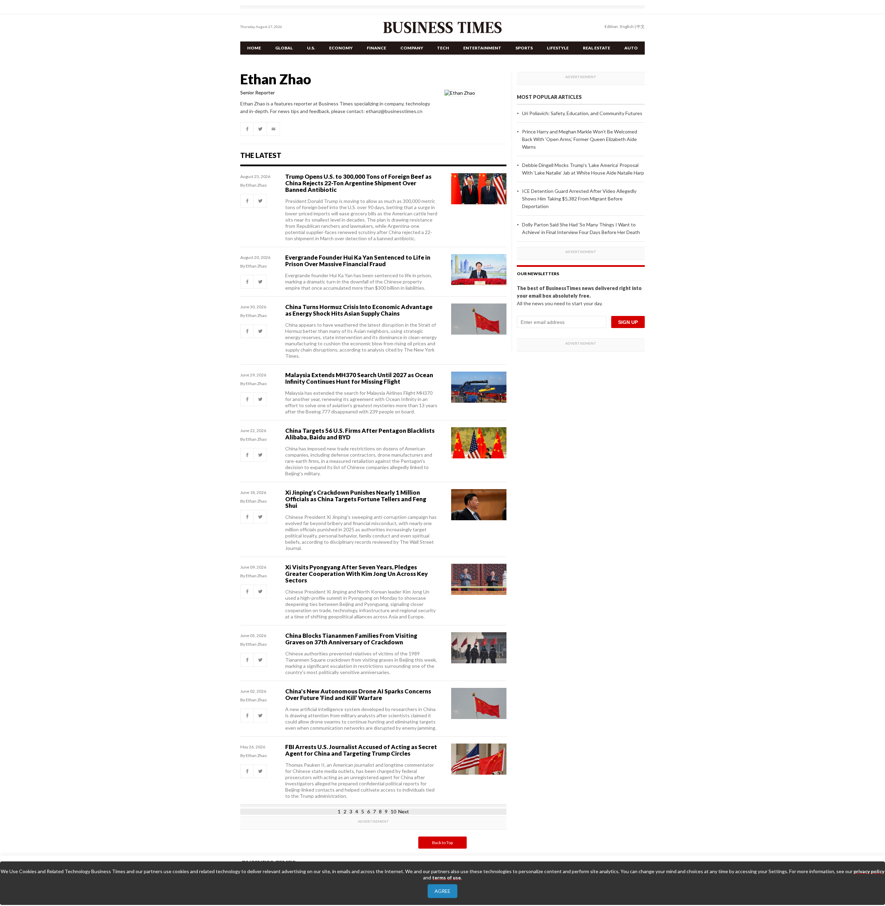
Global (284, 47)
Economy (341, 47)
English (627, 26)
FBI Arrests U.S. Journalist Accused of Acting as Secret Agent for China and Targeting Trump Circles (361, 750)
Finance (376, 47)
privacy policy (869, 871)
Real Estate (596, 47)
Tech (443, 47)
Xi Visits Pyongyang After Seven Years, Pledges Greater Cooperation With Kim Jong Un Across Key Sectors (356, 573)
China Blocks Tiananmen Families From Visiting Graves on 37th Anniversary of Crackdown (351, 639)
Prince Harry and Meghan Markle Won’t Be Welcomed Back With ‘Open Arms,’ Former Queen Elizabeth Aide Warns (579, 139)
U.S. (311, 47)
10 (393, 811)
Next (403, 811)
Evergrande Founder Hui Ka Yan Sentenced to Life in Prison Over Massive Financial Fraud (357, 261)
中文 (640, 26)
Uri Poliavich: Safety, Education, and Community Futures (582, 113)
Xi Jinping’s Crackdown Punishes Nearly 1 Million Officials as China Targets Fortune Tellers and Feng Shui (355, 499)
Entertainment (482, 47)
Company (411, 47)
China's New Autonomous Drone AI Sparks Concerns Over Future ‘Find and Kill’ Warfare (358, 694)
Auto (631, 47)
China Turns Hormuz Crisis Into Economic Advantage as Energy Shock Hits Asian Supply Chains (358, 310)
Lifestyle (558, 47)
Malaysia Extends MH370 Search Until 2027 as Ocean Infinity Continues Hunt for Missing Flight (359, 378)
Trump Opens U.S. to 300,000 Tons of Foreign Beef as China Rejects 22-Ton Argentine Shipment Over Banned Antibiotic (358, 183)
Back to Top (442, 842)
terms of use (446, 877)
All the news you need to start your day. (560, 303)
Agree (442, 891)
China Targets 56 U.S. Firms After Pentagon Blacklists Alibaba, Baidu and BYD (360, 434)
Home (254, 47)
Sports (524, 47)
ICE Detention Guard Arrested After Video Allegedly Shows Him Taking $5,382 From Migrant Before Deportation (579, 198)
